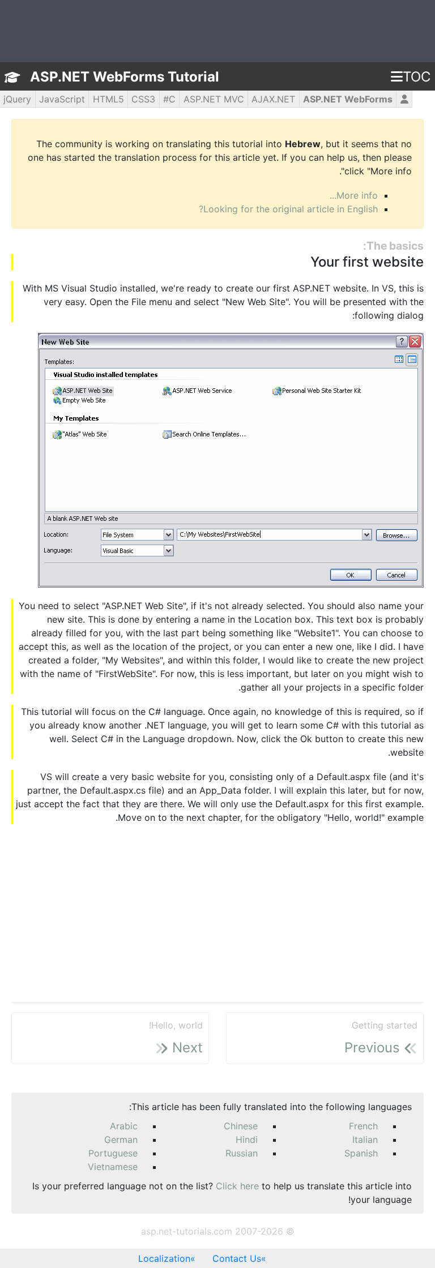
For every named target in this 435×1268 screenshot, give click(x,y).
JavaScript (62, 99)
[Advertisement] (217, 914)
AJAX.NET (273, 99)
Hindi (247, 1139)
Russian (241, 1153)
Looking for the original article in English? (288, 209)
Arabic (124, 1126)
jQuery (17, 99)
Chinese (241, 1126)
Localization (164, 1258)
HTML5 (108, 99)
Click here (237, 1186)
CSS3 (143, 99)
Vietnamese (113, 1166)
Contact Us (236, 1258)
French (363, 1126)
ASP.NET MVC (214, 99)
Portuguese (113, 1153)
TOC (416, 76)
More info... (354, 195)
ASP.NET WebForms (348, 99)
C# (169, 99)
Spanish (361, 1153)
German (121, 1139)
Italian (365, 1139)
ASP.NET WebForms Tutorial (124, 76)
